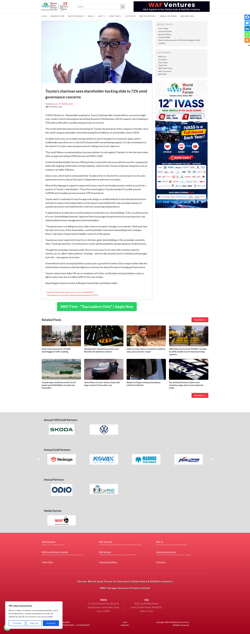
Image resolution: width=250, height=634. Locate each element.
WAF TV (101, 16)
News (90, 16)
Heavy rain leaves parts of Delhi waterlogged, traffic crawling (61, 335)
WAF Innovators (164, 71)
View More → (200, 320)
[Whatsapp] (247, 34)
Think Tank (114, 16)
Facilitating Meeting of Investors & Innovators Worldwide (118, 553)
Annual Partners (168, 16)
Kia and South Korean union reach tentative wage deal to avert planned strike (188, 369)
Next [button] (211, 459)
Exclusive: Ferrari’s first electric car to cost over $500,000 (70, 292)
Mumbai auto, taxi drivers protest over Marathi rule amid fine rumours (103, 335)
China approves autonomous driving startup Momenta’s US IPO (72, 295)
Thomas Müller (164, 37)
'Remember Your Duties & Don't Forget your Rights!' (173, 553)
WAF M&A (162, 74)
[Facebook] (247, 17)
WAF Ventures (187, 16)
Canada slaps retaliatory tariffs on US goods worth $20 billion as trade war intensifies (61, 369)
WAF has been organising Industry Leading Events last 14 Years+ (63, 553)
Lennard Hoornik (165, 31)
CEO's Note (130, 16)
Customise (17, 623)
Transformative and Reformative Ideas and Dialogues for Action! (120, 543)
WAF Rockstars (147, 16)
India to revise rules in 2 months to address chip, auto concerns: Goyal (146, 335)
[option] (61, 429)
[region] (34, 615)
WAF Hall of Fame (165, 68)
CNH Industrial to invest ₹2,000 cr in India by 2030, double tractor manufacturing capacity (188, 335)
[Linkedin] (247, 28)
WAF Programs (75, 16)
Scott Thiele (163, 28)
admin (70, 104)
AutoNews (162, 59)
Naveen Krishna (164, 34)
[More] (247, 40)
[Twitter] (247, 23)
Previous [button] (38, 459)
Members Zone (57, 16)
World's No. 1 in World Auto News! (53, 543)
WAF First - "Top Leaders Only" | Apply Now (96, 306)
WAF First (162, 57)
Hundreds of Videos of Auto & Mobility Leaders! (171, 543)
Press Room (163, 62)
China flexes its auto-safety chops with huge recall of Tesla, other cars (103, 369)
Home (44, 16)
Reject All (34, 623)
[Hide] (249, 45)
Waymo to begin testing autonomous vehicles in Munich (146, 369)
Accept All (51, 623)
